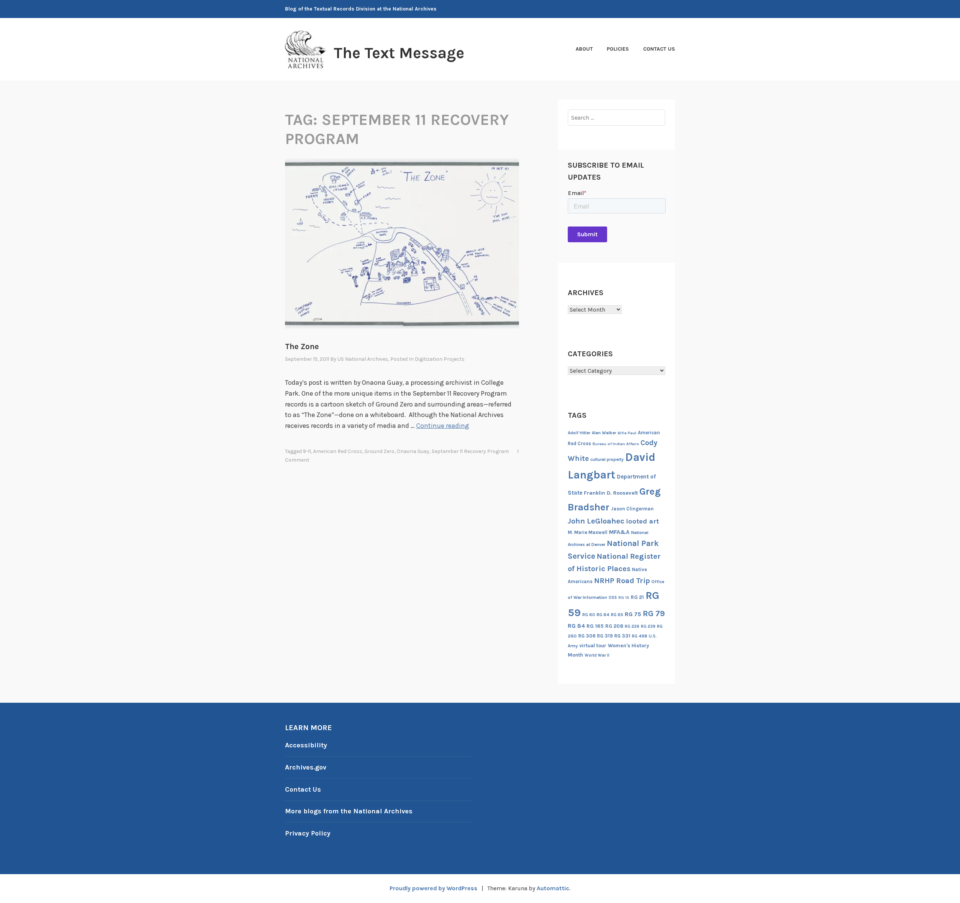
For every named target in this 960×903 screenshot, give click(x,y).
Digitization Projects (440, 359)
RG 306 (587, 636)
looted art (642, 521)
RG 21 (637, 597)
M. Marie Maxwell (588, 532)
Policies (618, 49)
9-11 (307, 451)
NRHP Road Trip (622, 580)
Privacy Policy (307, 833)
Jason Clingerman (632, 509)
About (584, 49)
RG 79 (654, 613)
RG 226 (632, 626)
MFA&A (619, 532)
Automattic (553, 888)
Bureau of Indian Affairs (615, 443)
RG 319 (605, 636)
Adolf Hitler (579, 432)
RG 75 (633, 614)
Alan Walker (604, 432)
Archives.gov (305, 767)
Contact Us (659, 49)
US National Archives (363, 359)
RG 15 (623, 597)
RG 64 (603, 614)
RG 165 (595, 626)
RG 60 (588, 614)
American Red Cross (337, 451)
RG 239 (648, 626)
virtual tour (592, 645)
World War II (597, 655)
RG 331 (622, 636)
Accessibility (306, 745)
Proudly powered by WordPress (433, 888)
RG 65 (617, 614)
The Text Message (399, 53)
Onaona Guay (413, 451)
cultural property (607, 459)
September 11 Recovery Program (470, 451)
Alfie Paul (627, 432)
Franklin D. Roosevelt (611, 493)
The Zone (302, 346)
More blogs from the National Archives (348, 811)
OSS (613, 597)
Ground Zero (379, 451)
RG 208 (614, 626)
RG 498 (639, 636)
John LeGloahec (596, 520)
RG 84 (576, 625)
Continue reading (442, 426)
